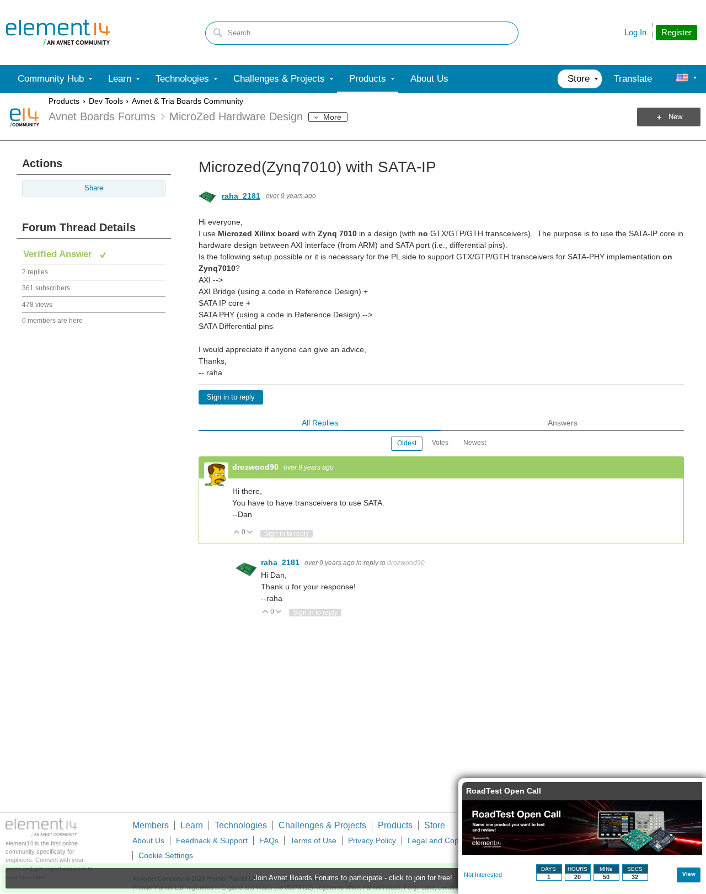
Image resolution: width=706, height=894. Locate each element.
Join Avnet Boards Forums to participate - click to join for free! (353, 878)
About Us (148, 840)
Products (64, 101)
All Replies (320, 422)
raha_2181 (241, 195)
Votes (440, 442)
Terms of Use (313, 840)
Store (434, 825)
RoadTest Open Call (503, 790)
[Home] (58, 32)
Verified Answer (59, 254)
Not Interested (483, 874)
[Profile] (682, 79)
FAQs (269, 840)
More (332, 117)
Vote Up (237, 533)
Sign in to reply (231, 397)
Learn (191, 825)
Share (93, 188)
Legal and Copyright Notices (457, 840)
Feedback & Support (212, 840)
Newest (474, 442)
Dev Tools (106, 101)
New (675, 117)
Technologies (241, 825)
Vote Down (250, 533)
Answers (562, 422)
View (689, 874)
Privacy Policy (372, 840)
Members (150, 825)
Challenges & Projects (322, 825)
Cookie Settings (165, 855)
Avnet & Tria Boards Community (187, 101)
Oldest (406, 443)
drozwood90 (256, 466)
